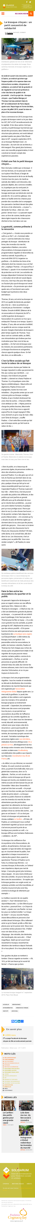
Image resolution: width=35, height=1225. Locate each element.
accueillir (6, 1004)
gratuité (5, 1011)
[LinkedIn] (19, 1021)
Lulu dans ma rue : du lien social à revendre (25, 1116)
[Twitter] (16, 1021)
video (4, 1125)
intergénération (8, 1007)
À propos (6, 1183)
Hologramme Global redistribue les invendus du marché (26, 1142)
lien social (15, 1011)
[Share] (22, 1021)
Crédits (29, 1183)
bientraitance (16, 1004)
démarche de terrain (22, 1007)
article (22, 1122)
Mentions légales (18, 1183)
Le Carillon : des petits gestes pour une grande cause (8, 1117)
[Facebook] (12, 1021)
